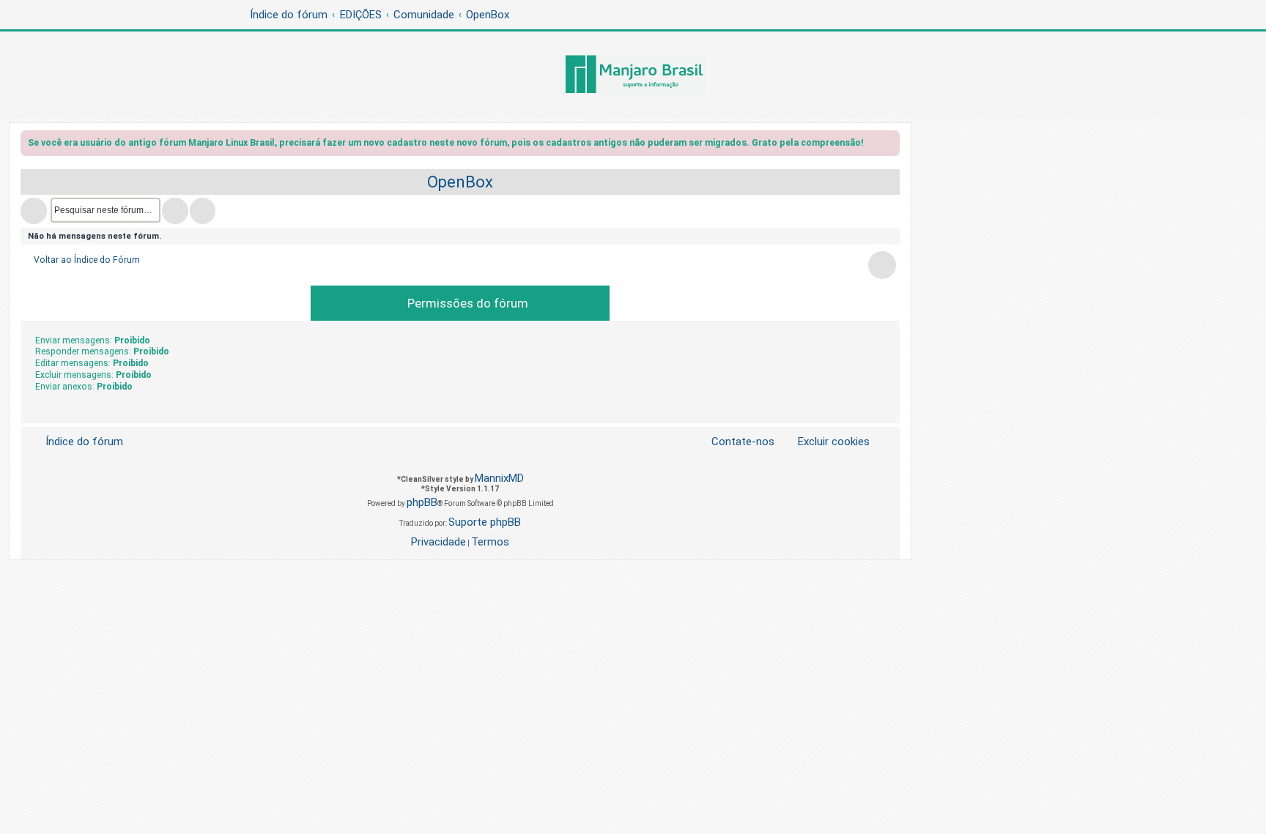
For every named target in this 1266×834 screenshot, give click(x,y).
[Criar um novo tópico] (34, 211)
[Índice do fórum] (633, 75)
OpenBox (460, 182)
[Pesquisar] (175, 211)
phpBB (422, 502)
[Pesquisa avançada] (202, 211)
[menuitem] (825, 442)
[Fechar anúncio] (890, 145)
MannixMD (499, 478)
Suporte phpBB (484, 522)
